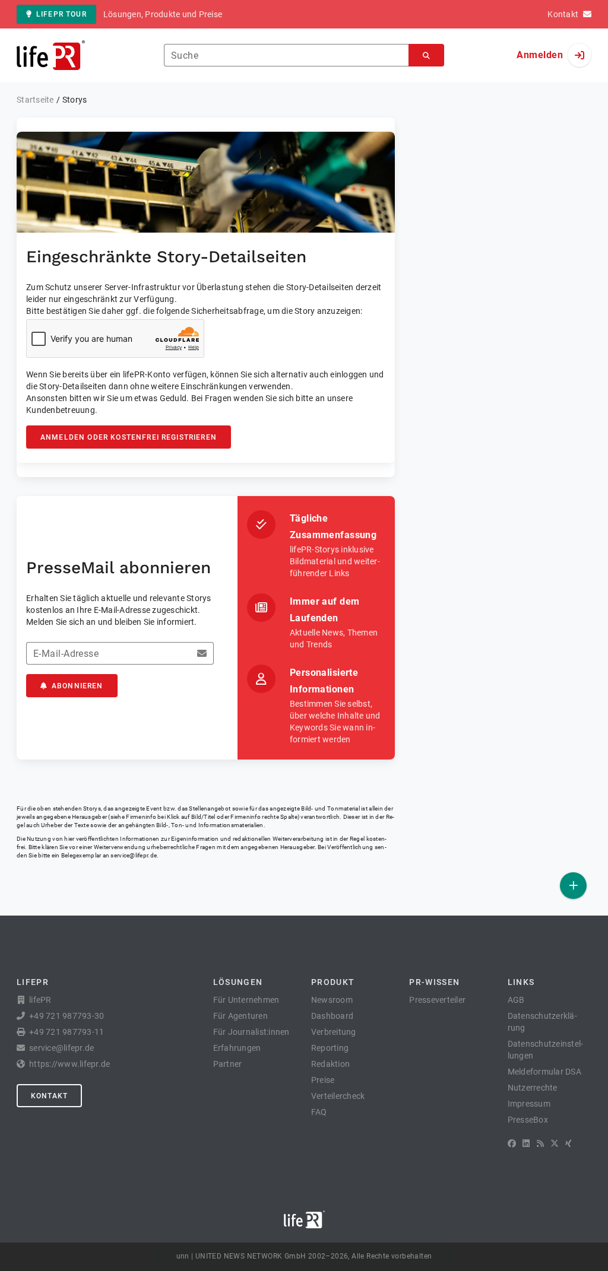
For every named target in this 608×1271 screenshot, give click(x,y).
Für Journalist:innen (251, 1032)
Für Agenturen (240, 1016)
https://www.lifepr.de (69, 1064)
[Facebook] (512, 1143)
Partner (227, 1064)
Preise (323, 1080)
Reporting (330, 1048)
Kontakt (49, 1096)
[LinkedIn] (526, 1143)
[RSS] (540, 1143)
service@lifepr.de (133, 855)
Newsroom (332, 1000)
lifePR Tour (61, 14)
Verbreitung (333, 1032)
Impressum (529, 1103)
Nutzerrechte (533, 1087)
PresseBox (528, 1119)
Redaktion (330, 1064)
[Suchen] (426, 55)
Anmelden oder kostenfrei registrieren (128, 437)
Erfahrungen (237, 1048)
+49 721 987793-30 (66, 1016)
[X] (554, 1143)
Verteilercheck (338, 1096)
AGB (516, 1000)
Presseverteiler (437, 1000)
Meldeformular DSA (544, 1071)
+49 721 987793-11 (66, 1032)
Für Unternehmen (246, 1000)
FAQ (319, 1112)
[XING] (568, 1143)
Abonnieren (77, 686)
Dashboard (332, 1016)
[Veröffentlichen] (573, 885)
